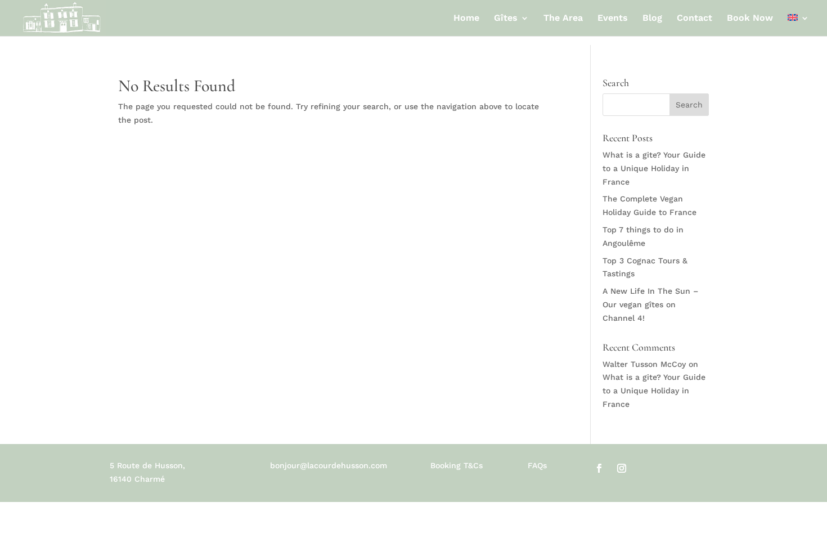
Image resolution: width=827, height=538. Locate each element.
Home (466, 18)
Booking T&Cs (456, 465)
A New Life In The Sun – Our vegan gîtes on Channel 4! (650, 304)
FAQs (537, 465)
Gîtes (506, 18)
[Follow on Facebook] (599, 468)
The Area (563, 18)
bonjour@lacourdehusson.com (328, 465)
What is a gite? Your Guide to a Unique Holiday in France (654, 168)
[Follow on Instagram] (622, 468)
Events (612, 18)
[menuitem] (798, 25)
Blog (652, 18)
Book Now (750, 18)
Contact (694, 18)
